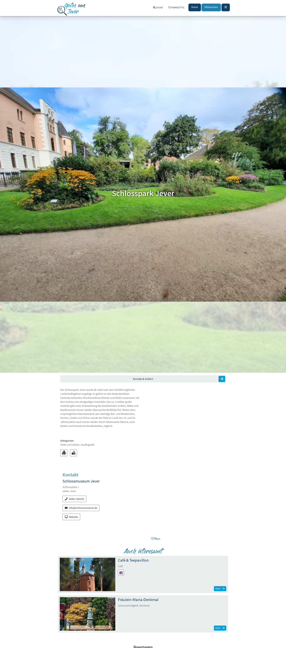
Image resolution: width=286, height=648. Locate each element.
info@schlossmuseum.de (83, 508)
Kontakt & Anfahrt (143, 379)
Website (73, 517)
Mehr (218, 588)
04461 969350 (76, 499)
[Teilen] (222, 379)
